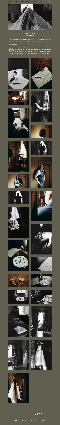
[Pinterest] (42, 414)
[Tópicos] (37, 414)
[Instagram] (35, 414)
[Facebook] (40, 414)
